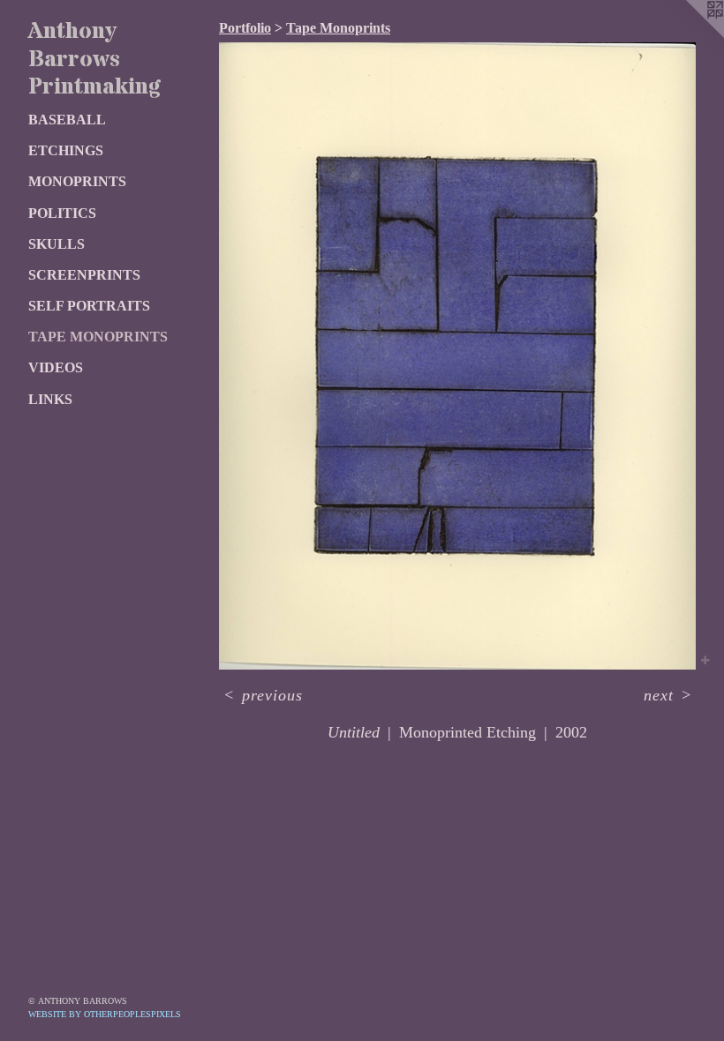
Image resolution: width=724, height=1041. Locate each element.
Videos (55, 367)
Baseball (67, 119)
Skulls (56, 243)
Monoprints (77, 181)
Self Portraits (89, 305)
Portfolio (245, 27)
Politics (62, 213)
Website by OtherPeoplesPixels (104, 1014)
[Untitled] (457, 356)
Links (50, 399)
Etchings (65, 150)
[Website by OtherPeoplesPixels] (688, 35)
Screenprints (84, 274)
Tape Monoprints (98, 336)
